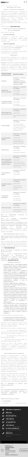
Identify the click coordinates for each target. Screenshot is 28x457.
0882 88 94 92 (9, 433)
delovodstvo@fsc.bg (9, 247)
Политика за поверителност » (11, 454)
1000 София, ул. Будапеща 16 (13, 409)
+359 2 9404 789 (10, 419)
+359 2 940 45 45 (10, 425)
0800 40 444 (9, 412)
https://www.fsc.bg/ (15, 26)
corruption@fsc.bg (10, 422)
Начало (3, 5)
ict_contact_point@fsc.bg (12, 428)
